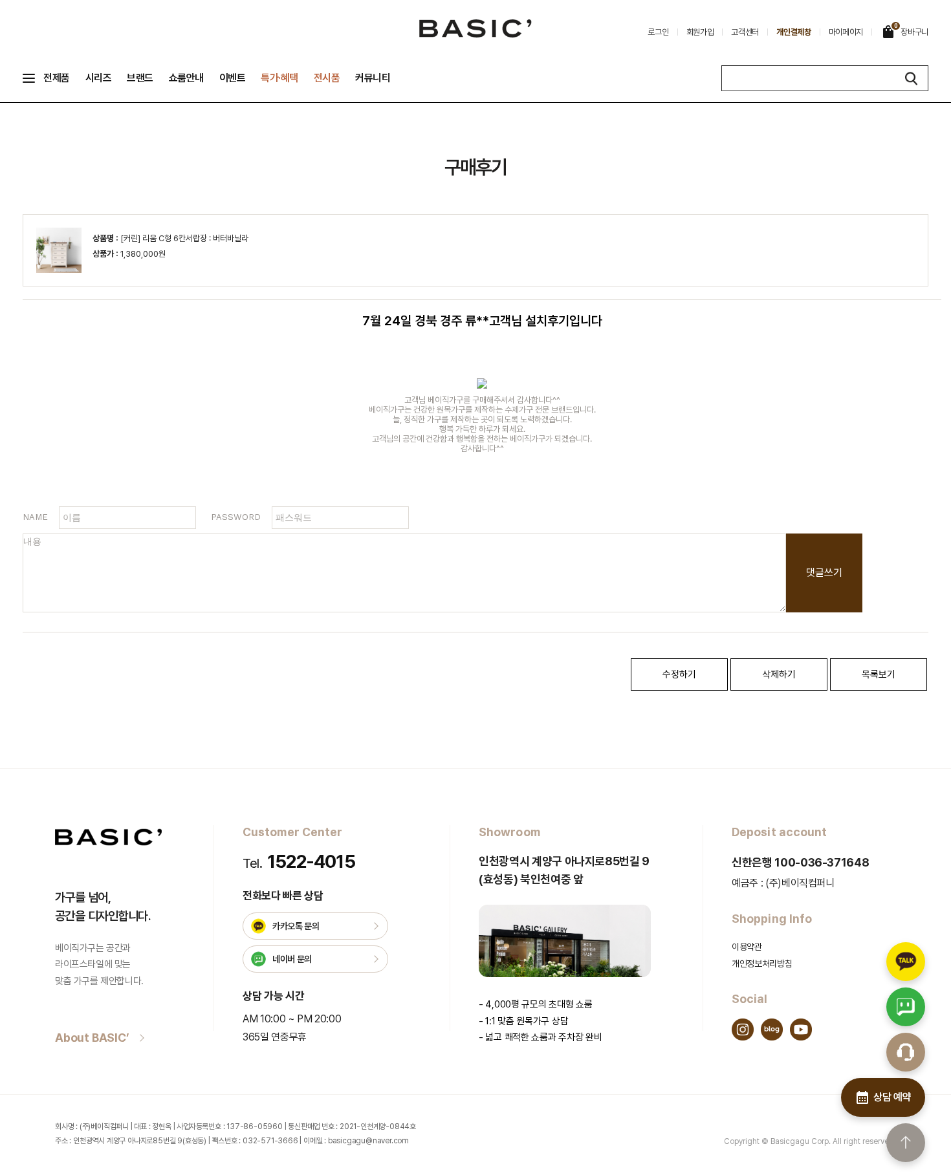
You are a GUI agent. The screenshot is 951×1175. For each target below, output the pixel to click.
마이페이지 (846, 32)
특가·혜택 (279, 78)
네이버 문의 (292, 959)
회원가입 (700, 32)
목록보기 (878, 674)
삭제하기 (779, 674)
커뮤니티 (372, 78)
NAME (35, 517)
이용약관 (747, 947)
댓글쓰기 (824, 572)
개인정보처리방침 (762, 963)
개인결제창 (793, 32)
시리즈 (98, 78)
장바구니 (911, 30)
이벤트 (232, 78)
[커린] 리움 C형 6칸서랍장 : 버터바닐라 (184, 238)
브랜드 (140, 78)
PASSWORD (236, 517)
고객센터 (745, 32)
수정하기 (679, 674)
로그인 (658, 32)
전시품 (327, 78)
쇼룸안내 (186, 78)
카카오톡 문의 (296, 926)
